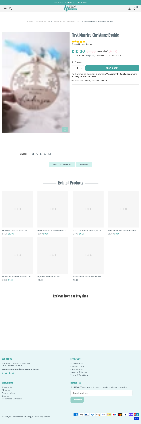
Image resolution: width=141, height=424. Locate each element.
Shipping (90, 55)
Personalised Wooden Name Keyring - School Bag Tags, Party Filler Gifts (88, 277)
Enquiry (78, 62)
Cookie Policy (76, 363)
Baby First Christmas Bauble (14, 230)
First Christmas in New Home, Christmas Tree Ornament (52, 230)
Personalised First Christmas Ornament (17, 277)
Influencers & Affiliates (12, 399)
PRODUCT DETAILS (62, 164)
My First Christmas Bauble (48, 277)
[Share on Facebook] (29, 154)
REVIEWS (84, 164)
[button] (78, 41)
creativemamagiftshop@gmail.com (20, 369)
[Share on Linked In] (41, 154)
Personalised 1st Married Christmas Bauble (123, 230)
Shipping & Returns (78, 372)
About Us (6, 390)
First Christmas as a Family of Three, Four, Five (88, 230)
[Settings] (129, 8)
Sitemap (6, 396)
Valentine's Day (43, 21)
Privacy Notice (8, 393)
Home (30, 21)
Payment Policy (77, 366)
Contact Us (7, 387)
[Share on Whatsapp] (45, 154)
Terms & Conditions (79, 375)
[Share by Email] (49, 154)
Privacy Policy (76, 369)
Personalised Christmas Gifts (67, 21)
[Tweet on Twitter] (33, 154)
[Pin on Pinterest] (37, 154)
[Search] (10, 8)
